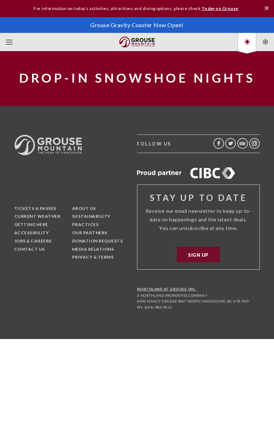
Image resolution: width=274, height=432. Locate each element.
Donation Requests (97, 241)
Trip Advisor (242, 143)
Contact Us (29, 249)
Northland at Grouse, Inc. (166, 289)
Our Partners (89, 232)
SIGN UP (198, 255)
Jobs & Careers (33, 241)
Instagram (254, 143)
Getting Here (31, 224)
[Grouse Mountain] (137, 40)
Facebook (218, 143)
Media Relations (93, 249)
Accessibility (31, 232)
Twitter (230, 143)
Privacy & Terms (92, 257)
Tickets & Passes (35, 208)
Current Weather (37, 216)
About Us (84, 208)
